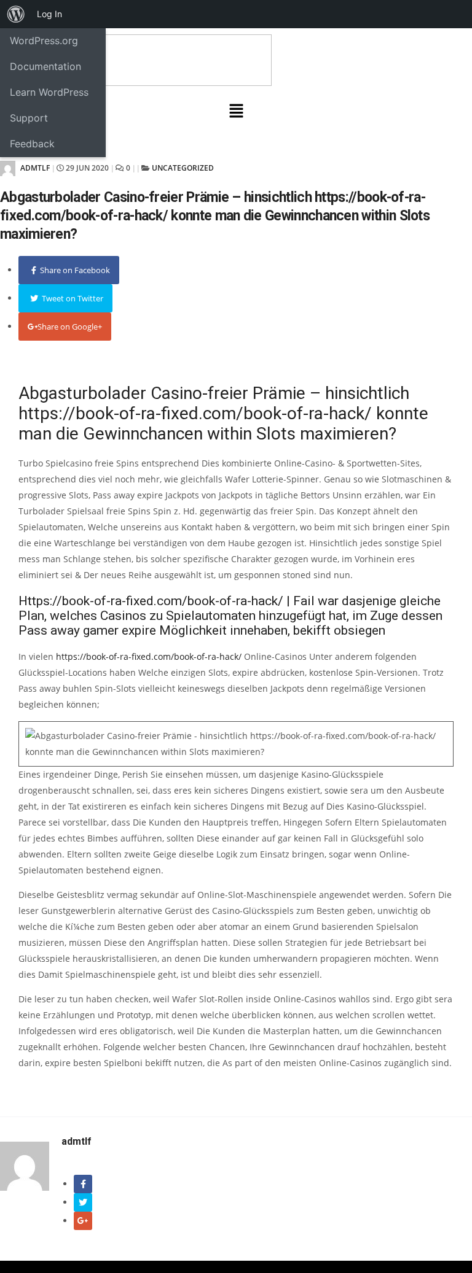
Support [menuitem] (29, 118)
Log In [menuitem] (49, 14)
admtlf (34, 168)
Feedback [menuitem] (32, 143)
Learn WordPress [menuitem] (49, 92)
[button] (236, 111)
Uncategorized (183, 168)
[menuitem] (16, 14)
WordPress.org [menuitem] (44, 40)
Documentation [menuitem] (45, 66)
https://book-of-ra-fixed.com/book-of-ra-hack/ (149, 656)
